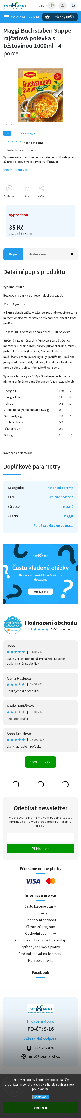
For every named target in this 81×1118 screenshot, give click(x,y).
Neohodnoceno (34, 142)
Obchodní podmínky (40, 933)
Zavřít (63, 204)
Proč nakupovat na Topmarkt (40, 953)
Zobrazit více (40, 761)
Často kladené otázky (41, 906)
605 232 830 (18, 17)
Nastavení (40, 1097)
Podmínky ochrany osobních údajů (41, 940)
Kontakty (40, 913)
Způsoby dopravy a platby (40, 947)
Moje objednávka (40, 960)
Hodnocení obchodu (51, 623)
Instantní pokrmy (60, 487)
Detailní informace (15, 170)
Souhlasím (41, 1107)
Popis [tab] (13, 254)
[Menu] (6, 16)
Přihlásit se (40, 849)
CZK (41, 6)
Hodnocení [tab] (37, 254)
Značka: (26, 133)
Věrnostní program (40, 926)
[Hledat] (74, 6)
